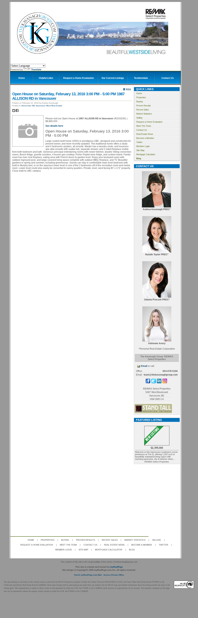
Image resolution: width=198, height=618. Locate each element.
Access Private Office (113, 575)
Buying (139, 101)
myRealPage (116, 567)
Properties (141, 97)
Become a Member (145, 138)
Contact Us (141, 130)
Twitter (139, 142)
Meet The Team (143, 126)
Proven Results (143, 105)
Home (139, 93)
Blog (138, 158)
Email (144, 366)
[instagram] (164, 382)
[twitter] (153, 382)
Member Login (143, 146)
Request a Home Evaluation (149, 122)
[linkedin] (159, 382)
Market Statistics (144, 114)
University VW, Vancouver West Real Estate (41, 106)
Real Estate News (144, 134)
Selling (139, 118)
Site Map (140, 150)
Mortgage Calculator (145, 154)
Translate (36, 69)
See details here (54, 126)
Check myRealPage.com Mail (88, 575)
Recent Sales (142, 109)
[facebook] (148, 382)
